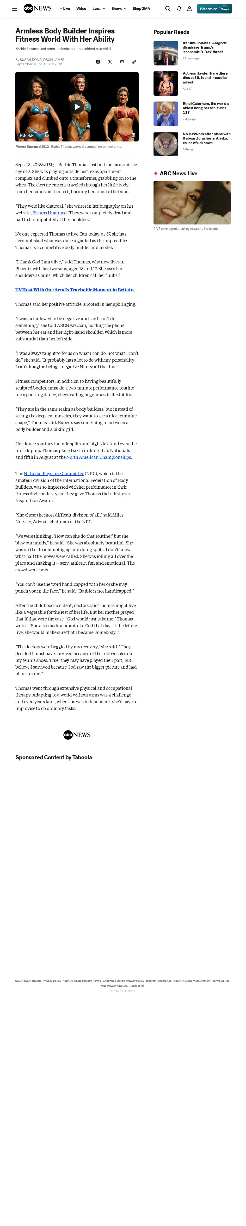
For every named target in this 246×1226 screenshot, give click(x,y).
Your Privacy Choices (114, 986)
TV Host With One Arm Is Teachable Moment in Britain (74, 289)
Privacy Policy (52, 981)
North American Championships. (99, 457)
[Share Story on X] (110, 61)
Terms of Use (221, 981)
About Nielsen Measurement (192, 981)
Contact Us (136, 986)
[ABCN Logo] (37, 8)
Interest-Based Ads (159, 981)
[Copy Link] (134, 61)
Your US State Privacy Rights (82, 981)
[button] (15, 8)
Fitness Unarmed (49, 212)
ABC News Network (28, 981)
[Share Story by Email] (122, 61)
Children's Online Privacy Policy (123, 981)
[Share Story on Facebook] (98, 61)
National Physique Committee (54, 473)
